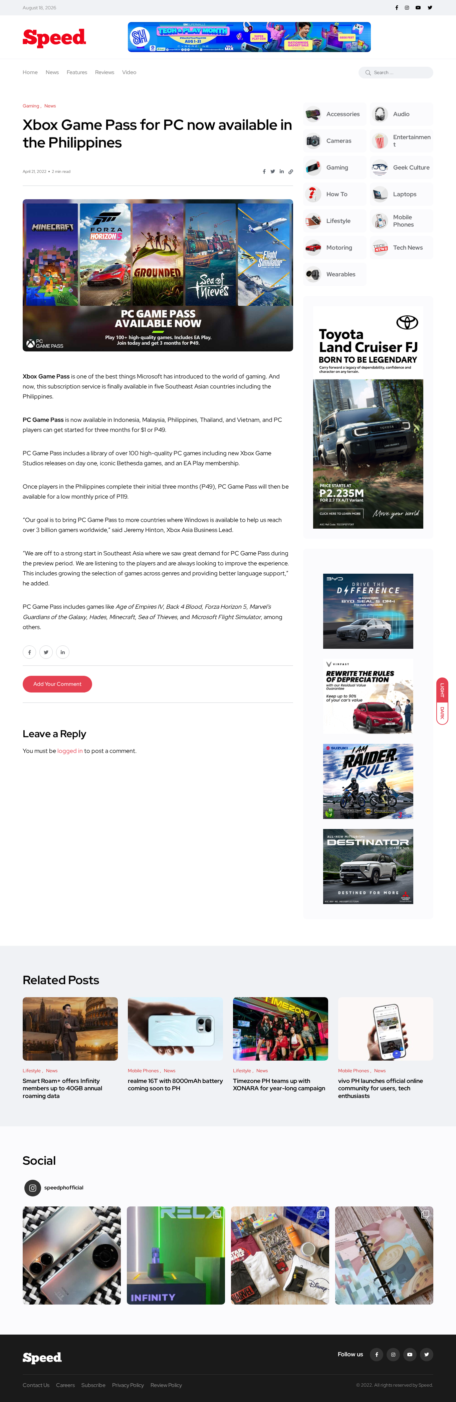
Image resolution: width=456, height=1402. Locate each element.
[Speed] (54, 37)
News (52, 72)
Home (30, 72)
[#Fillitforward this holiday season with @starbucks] (384, 1255)
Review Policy (166, 1385)
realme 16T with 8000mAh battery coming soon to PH (175, 1084)
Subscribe (93, 1385)
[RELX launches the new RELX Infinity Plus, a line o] (176, 1255)
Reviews (104, 72)
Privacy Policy (128, 1385)
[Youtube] (410, 1354)
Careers (65, 1385)
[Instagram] (393, 1354)
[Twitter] (426, 1354)
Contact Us (36, 1385)
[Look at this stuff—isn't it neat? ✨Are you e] (280, 1255)
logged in (70, 751)
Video (129, 72)
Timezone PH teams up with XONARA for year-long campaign (279, 1084)
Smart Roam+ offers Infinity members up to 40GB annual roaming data (62, 1088)
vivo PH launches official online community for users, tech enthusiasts (380, 1088)
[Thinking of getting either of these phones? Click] (72, 1255)
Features (77, 72)
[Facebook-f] (376, 1354)
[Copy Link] (290, 172)
